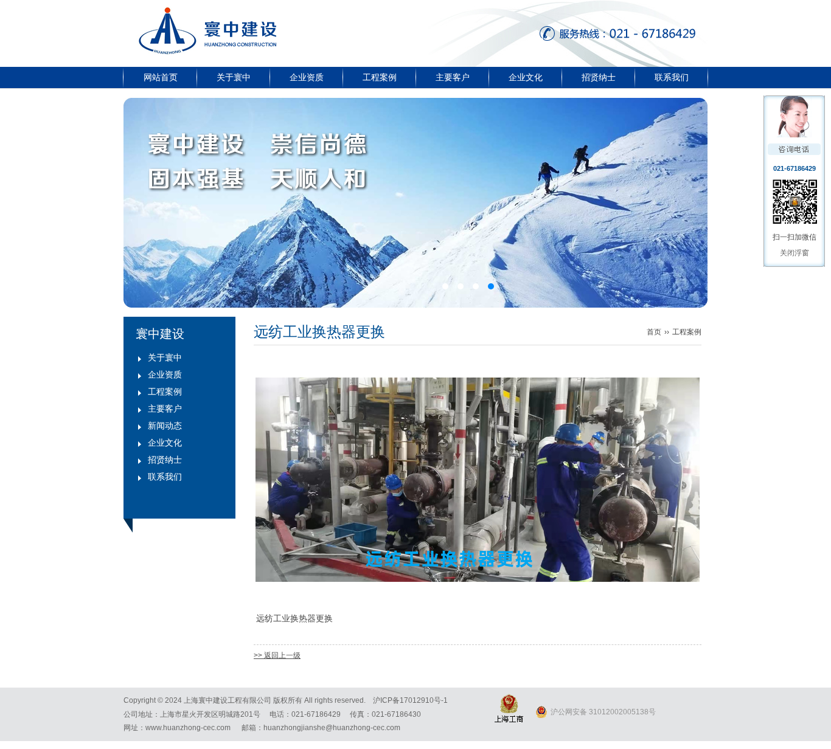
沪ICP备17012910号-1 (410, 700)
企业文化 (526, 77)
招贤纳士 (599, 77)
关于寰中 (234, 77)
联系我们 (672, 77)
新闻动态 (165, 425)
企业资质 (307, 77)
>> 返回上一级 (277, 655)
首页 (654, 332)
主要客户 (453, 77)
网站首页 (161, 77)
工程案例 (380, 77)
